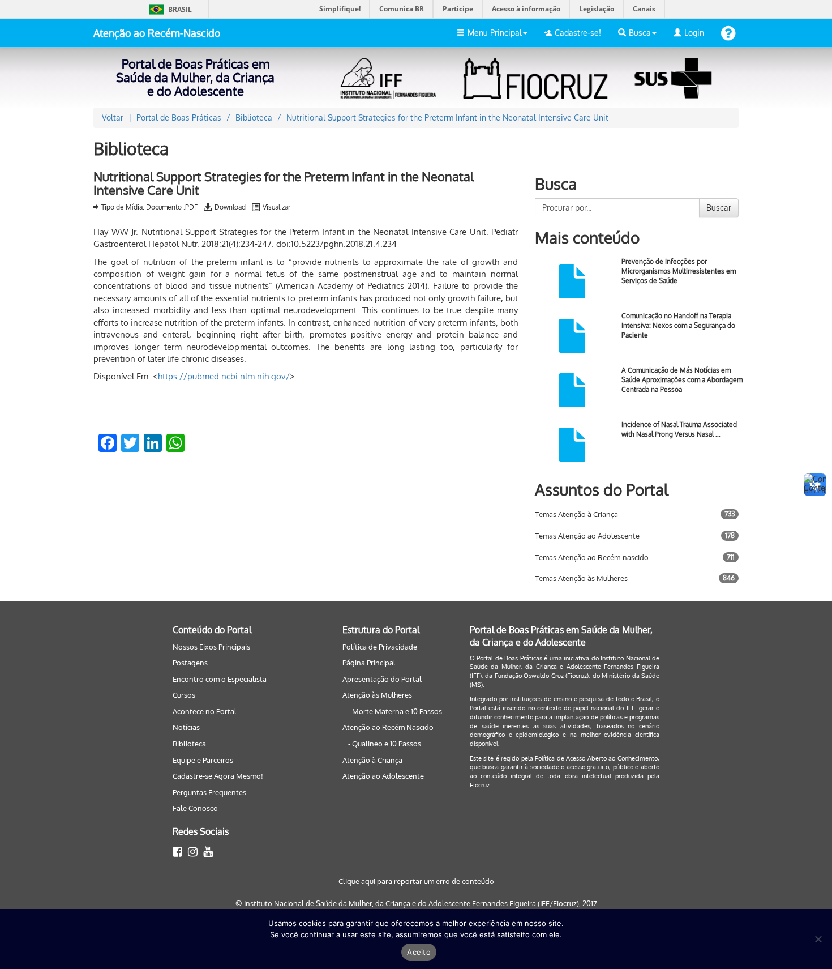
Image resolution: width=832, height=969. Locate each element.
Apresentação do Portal (382, 679)
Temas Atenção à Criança (576, 514)
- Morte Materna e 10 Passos (395, 711)
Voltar (112, 117)
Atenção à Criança (372, 760)
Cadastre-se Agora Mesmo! (218, 775)
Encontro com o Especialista (220, 679)
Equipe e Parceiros (203, 760)
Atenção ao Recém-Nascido (157, 33)
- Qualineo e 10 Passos (384, 743)
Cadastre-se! (578, 32)
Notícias (186, 727)
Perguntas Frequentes (209, 792)
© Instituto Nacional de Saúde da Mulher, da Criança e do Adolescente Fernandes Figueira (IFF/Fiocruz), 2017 (416, 903)
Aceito (419, 952)
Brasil (168, 9)
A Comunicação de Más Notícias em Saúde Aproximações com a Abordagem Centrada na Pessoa (682, 380)
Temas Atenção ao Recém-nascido (592, 557)
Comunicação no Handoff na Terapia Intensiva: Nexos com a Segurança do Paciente (678, 325)
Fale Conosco (195, 808)
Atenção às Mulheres (377, 694)
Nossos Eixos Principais (211, 646)
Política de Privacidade (379, 646)
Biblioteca (189, 743)
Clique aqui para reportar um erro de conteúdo (416, 881)
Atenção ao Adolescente (383, 775)
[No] (818, 939)
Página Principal (369, 662)
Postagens (190, 662)
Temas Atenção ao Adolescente (587, 535)
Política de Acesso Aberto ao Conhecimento (596, 758)
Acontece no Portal (205, 711)
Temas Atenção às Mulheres (581, 578)
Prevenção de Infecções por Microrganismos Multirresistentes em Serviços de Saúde (678, 271)
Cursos (184, 694)
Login (694, 32)
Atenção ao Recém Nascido (388, 727)
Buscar (718, 207)
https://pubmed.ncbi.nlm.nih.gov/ (224, 376)
